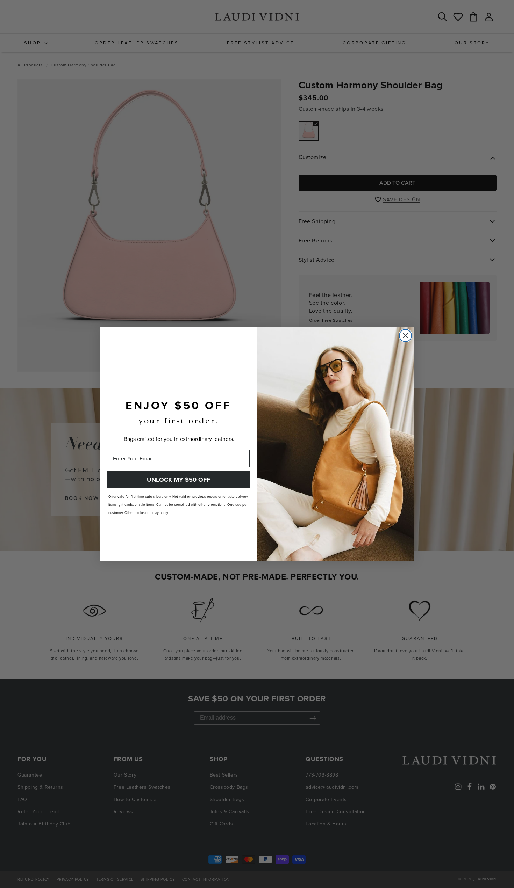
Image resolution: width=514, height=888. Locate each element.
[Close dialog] (405, 335)
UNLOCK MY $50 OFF (178, 479)
